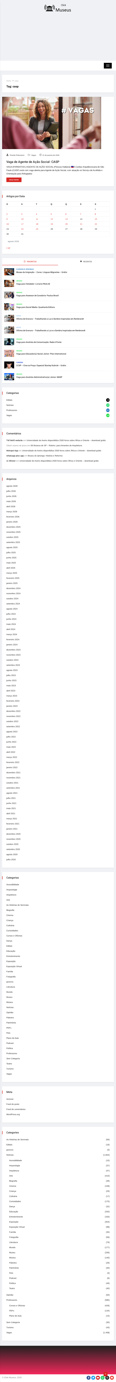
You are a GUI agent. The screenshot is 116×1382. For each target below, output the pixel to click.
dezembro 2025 (13, 527)
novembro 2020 (13, 839)
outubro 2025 (12, 537)
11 (37, 219)
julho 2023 (11, 675)
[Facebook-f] (89, 1378)
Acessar (10, 1099)
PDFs (8, 1028)
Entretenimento (13, 956)
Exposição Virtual (14, 966)
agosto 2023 (12, 670)
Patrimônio (11, 1023)
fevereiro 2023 (12, 701)
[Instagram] (107, 1378)
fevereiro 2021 (12, 824)
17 (22, 224)
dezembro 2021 (13, 772)
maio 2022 (11, 747)
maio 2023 (11, 685)
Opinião (9, 1012)
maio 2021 (11, 808)
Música (9, 1002)
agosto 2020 (12, 854)
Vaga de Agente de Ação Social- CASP (32, 162)
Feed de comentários (15, 1109)
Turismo (10, 1069)
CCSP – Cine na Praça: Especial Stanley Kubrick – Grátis (41, 365)
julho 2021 (11, 798)
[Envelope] (112, 1378)
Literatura (10, 987)
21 (81, 224)
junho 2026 (11, 496)
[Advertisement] (58, 37)
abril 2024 (10, 629)
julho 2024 (11, 614)
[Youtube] (98, 1378)
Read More (14, 180)
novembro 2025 (13, 532)
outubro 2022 (12, 721)
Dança (9, 941)
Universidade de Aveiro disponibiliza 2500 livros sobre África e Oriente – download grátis (66, 440)
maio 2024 (11, 624)
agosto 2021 (12, 793)
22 (96, 224)
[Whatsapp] (103, 1378)
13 (66, 219)
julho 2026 (11, 491)
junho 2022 (11, 742)
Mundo (9, 992)
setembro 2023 (13, 665)
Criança (9, 920)
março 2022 (11, 757)
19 (52, 224)
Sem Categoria (13, 1058)
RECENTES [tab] (87, 261)
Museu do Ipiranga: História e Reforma (45, 456)
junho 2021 (11, 803)
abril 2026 (10, 506)
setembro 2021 (13, 788)
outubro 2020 (12, 844)
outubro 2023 (12, 660)
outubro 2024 (12, 598)
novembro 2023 (13, 655)
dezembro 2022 (13, 711)
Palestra (10, 1017)
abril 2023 (10, 691)
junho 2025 (11, 557)
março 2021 (11, 818)
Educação (10, 951)
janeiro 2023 (12, 706)
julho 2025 (11, 552)
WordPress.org (13, 1114)
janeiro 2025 (12, 583)
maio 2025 (11, 563)
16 (8, 224)
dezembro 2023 (13, 650)
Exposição (11, 961)
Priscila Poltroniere (16, 155)
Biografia (10, 910)
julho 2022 (11, 737)
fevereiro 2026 (12, 517)
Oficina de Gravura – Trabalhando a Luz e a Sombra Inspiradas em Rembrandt (50, 330)
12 (52, 219)
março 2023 (11, 696)
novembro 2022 (13, 716)
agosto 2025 (12, 547)
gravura (9, 982)
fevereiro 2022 (12, 762)
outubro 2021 (12, 783)
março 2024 (11, 634)
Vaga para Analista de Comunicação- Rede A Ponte (38, 342)
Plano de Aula (12, 1038)
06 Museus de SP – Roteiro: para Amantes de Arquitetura (56, 445)
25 (37, 229)
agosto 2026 (12, 486)
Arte (18, 316)
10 (22, 219)
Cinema (19, 362)
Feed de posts (12, 1104)
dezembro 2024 (13, 588)
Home (8, 81)
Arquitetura (11, 895)
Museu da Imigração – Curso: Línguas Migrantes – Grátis (41, 272)
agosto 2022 (12, 731)
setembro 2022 (13, 726)
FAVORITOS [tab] (31, 261)
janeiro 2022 (12, 767)
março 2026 (11, 511)
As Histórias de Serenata (17, 905)
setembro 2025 (13, 542)
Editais (9, 400)
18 (37, 224)
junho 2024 (11, 619)
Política (9, 1048)
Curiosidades (12, 930)
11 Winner (11, 461)
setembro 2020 (13, 849)
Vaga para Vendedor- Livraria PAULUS (33, 283)
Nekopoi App (12, 450)
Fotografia (11, 976)
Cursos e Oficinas (25, 269)
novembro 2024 (13, 593)
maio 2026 (11, 501)
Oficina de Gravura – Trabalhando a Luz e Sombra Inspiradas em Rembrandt (50, 318)
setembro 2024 (13, 604)
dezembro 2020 (13, 834)
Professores (11, 410)
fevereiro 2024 (12, 639)
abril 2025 (10, 568)
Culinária (10, 925)
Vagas (33, 155)
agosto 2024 (12, 609)
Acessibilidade (12, 884)
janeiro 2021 (12, 829)
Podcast (10, 1043)
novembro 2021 (13, 777)
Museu (9, 997)
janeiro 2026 (12, 522)
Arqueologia (11, 889)
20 (66, 224)
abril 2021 (10, 813)
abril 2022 (10, 752)
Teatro (9, 1063)
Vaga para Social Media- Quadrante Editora (35, 307)
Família (9, 971)
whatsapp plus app (15, 456)
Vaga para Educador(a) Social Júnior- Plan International (41, 353)
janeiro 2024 (12, 644)
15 (96, 219)
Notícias (10, 405)
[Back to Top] (106, 1374)
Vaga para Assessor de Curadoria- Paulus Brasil (37, 295)
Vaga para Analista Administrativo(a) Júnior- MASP (39, 377)
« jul (8, 248)
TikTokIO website (14, 440)
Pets (8, 1033)
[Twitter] (93, 1378)
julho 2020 (11, 859)
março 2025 (11, 573)
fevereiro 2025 (12, 578)
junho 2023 (11, 680)
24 (22, 229)
